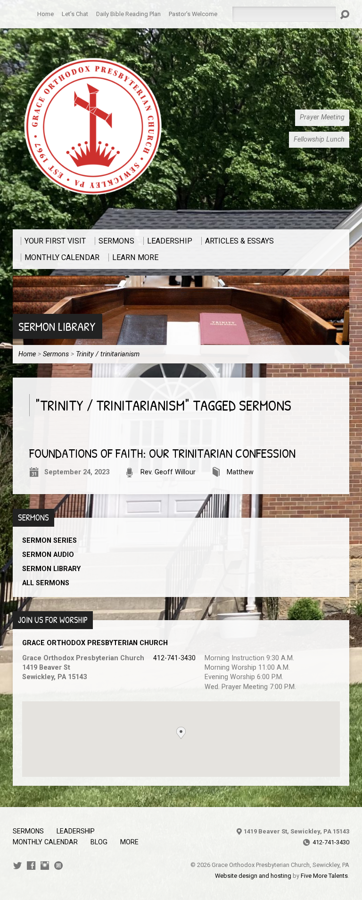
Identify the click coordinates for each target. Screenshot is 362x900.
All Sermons (45, 583)
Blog (98, 842)
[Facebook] (31, 865)
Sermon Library (57, 326)
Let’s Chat (75, 13)
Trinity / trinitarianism (108, 354)
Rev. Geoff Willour (168, 472)
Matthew (240, 472)
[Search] (344, 14)
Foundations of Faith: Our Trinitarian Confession (162, 453)
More (129, 842)
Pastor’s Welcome (193, 13)
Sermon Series (49, 541)
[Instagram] (45, 865)
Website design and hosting (253, 875)
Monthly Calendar (45, 842)
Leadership (76, 831)
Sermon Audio (48, 555)
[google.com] (58, 865)
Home (45, 13)
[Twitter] (17, 865)
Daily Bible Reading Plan (128, 13)
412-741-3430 (174, 658)
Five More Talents (324, 875)
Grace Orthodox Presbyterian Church (95, 643)
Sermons (56, 354)
